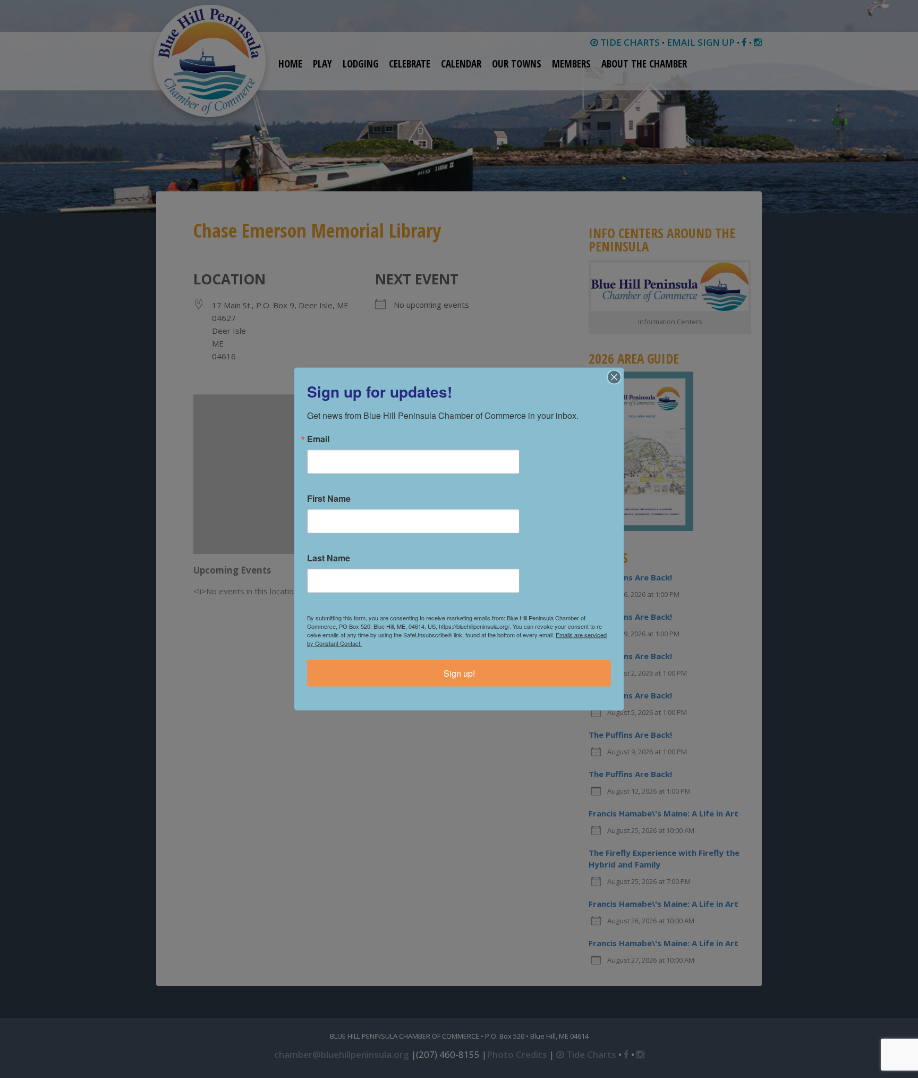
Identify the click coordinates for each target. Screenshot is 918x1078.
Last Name (328, 558)
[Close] (614, 377)
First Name (329, 498)
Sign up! (459, 673)
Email (318, 439)
